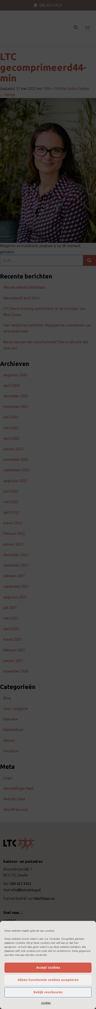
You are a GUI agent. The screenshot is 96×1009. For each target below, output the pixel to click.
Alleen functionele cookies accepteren (48, 980)
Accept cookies (48, 967)
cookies (46, 1002)
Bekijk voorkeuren (48, 992)
